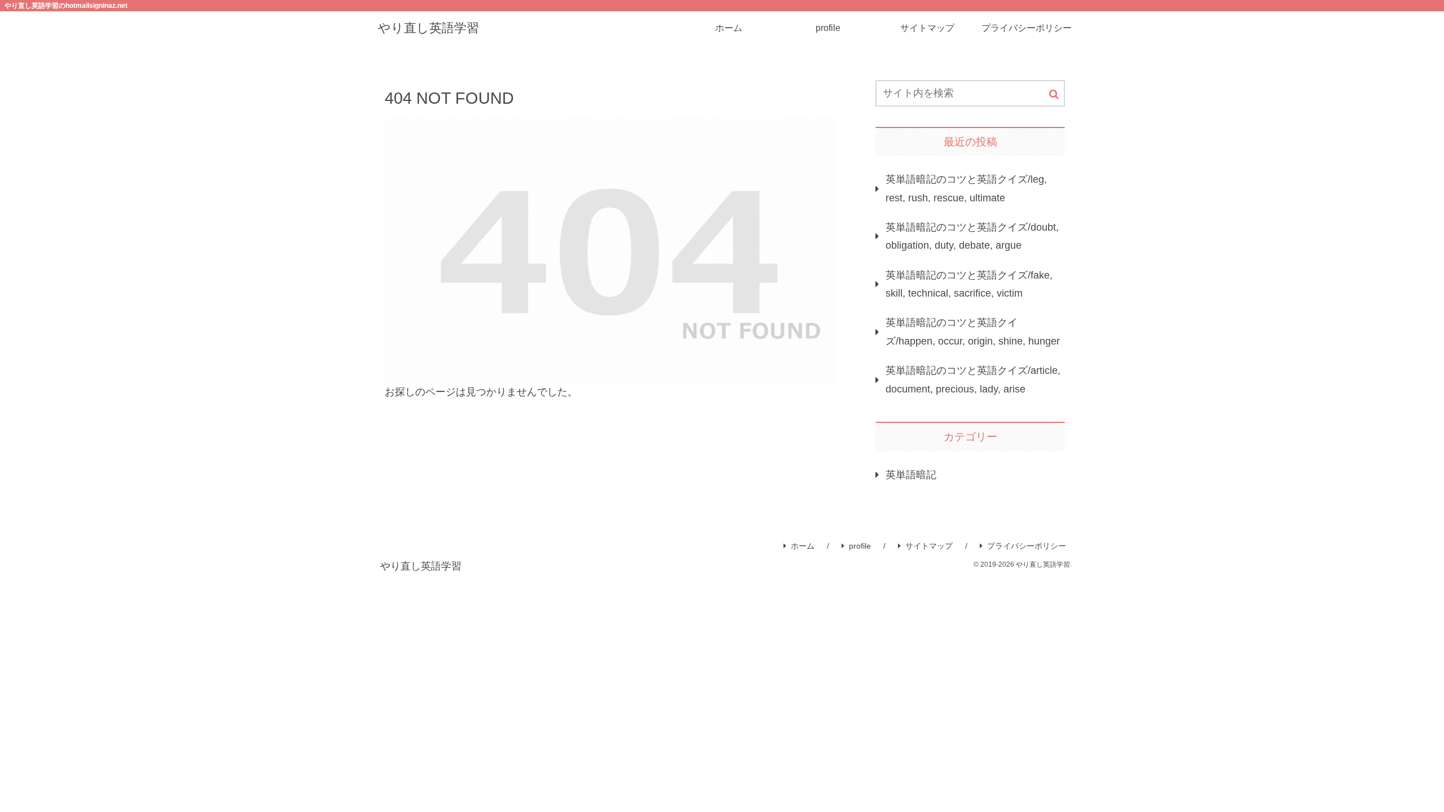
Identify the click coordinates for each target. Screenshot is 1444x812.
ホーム (803, 545)
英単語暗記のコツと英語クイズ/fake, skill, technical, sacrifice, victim (969, 284)
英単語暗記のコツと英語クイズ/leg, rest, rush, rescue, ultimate (966, 188)
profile (860, 545)
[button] (1054, 94)
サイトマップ (929, 545)
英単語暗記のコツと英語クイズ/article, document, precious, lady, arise (973, 379)
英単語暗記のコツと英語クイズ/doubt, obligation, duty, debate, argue (972, 236)
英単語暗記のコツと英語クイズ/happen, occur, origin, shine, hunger (973, 331)
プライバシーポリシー (1026, 545)
